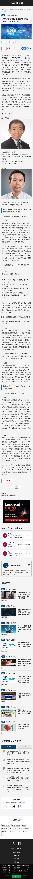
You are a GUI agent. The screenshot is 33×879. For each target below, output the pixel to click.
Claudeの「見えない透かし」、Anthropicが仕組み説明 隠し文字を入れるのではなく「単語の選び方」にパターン (18, 788)
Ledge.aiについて (16, 849)
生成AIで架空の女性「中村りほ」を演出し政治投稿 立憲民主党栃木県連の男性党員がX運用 (18, 761)
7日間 (9, 747)
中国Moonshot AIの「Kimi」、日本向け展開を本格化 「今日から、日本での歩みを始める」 (18, 753)
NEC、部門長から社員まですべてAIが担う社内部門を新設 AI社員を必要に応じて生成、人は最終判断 (18, 779)
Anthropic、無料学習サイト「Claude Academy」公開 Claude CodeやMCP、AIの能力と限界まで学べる (18, 770)
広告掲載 (16, 859)
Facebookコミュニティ (22, 86)
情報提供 (16, 855)
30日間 (24, 747)
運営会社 (16, 862)
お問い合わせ (16, 852)
